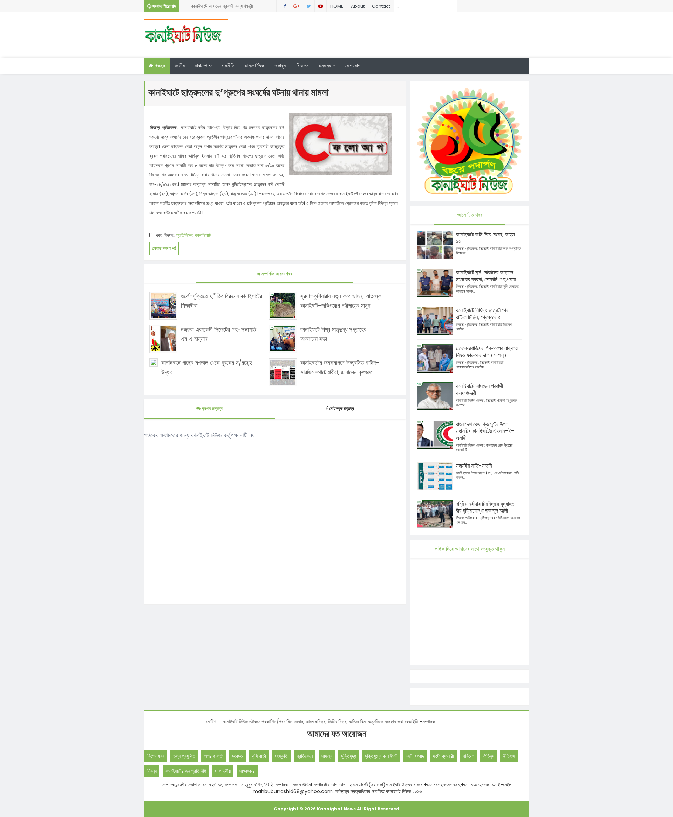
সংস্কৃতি (281, 755)
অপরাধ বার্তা (213, 755)
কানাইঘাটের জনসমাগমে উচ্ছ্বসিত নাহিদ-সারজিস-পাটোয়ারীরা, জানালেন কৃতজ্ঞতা (339, 367)
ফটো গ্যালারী (443, 755)
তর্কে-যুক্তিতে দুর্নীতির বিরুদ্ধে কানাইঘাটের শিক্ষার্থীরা (221, 301)
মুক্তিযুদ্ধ (348, 755)
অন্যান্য (325, 65)
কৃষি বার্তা (259, 755)
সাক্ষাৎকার (247, 771)
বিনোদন (302, 65)
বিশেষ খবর (155, 755)
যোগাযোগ (352, 65)
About (358, 6)
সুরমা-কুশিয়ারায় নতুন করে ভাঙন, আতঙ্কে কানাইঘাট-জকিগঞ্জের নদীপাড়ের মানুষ (340, 301)
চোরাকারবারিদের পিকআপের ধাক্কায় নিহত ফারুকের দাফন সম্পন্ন (487, 351)
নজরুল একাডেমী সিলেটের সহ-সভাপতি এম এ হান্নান (218, 334)
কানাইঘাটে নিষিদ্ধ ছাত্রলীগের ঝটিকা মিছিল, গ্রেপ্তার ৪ (482, 313)
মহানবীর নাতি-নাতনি (474, 466)
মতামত (237, 755)
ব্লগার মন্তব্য (212, 408)
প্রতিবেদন (305, 755)
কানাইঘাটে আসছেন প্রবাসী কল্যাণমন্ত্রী (222, 5)
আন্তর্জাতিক (254, 65)
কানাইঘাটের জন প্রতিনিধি (185, 771)
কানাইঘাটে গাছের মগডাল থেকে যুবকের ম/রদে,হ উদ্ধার (206, 367)
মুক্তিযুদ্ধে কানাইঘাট (381, 755)
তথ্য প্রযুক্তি (184, 755)
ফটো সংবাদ (415, 755)
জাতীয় (180, 65)
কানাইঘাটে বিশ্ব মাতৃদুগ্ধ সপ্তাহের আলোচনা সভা (333, 334)
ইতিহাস (509, 755)
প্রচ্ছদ (159, 65)
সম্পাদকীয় (223, 771)
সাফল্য (326, 755)
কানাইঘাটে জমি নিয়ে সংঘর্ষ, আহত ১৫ (485, 238)
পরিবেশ (468, 755)
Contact (381, 6)
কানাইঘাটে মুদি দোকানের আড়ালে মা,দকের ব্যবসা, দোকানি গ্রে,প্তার (486, 275)
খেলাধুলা (280, 65)
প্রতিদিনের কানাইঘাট (193, 235)
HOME (337, 6)
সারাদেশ (202, 65)
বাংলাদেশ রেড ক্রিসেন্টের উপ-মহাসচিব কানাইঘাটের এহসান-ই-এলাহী (485, 431)
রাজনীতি (228, 65)
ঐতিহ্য (488, 755)
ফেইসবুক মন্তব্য (341, 408)
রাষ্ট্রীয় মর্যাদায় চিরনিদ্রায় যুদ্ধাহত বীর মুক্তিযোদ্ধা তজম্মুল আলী (485, 507)
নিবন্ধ (152, 771)
